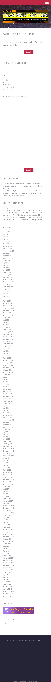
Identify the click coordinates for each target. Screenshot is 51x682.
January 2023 (7, 334)
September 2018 (8, 456)
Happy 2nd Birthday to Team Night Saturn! (27, 217)
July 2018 (6, 460)
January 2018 (7, 475)
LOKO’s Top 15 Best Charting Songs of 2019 (29, 210)
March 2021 (7, 387)
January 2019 (7, 446)
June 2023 (6, 322)
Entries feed (7, 85)
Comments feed (8, 87)
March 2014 (7, 584)
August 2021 (7, 375)
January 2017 (7, 503)
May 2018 (6, 465)
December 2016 (8, 506)
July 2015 (6, 546)
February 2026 (8, 246)
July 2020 (6, 406)
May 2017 (6, 494)
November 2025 (8, 253)
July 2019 (6, 432)
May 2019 (6, 437)
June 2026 (6, 237)
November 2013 (8, 594)
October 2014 (7, 568)
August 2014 (7, 572)
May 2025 (6, 268)
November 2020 (8, 396)
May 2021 (6, 382)
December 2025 (8, 251)
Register (5, 80)
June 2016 (6, 520)
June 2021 (6, 379)
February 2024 (8, 303)
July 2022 (6, 349)
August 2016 (7, 515)
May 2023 (6, 325)
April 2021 (6, 384)
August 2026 (7, 232)
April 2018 (6, 468)
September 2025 (8, 258)
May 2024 (6, 296)
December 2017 (8, 477)
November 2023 (8, 310)
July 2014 (6, 575)
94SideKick (6, 220)
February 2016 (8, 529)
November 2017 (8, 479)
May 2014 (6, 579)
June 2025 (6, 265)
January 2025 (7, 277)
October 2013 (7, 596)
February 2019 (8, 444)
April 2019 (6, 439)
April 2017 (6, 496)
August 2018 (7, 458)
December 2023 (8, 308)
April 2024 (6, 299)
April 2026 (6, 241)
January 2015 (7, 560)
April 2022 (6, 356)
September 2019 (8, 427)
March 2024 (7, 301)
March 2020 (7, 413)
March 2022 (7, 358)
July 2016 (6, 518)
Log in (5, 82)
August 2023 (7, 318)
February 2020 (8, 415)
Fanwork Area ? (8, 623)
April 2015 (6, 553)
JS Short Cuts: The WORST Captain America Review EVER (22, 193)
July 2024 (6, 291)
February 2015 (8, 558)
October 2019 (7, 425)
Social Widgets (18, 681)
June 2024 (6, 294)
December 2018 (8, 448)
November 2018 (8, 451)
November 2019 (8, 422)
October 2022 (7, 341)
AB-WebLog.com (32, 681)
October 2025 (7, 256)
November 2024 (8, 282)
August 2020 (7, 403)
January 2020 (7, 418)
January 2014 (7, 589)
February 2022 (8, 360)
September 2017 (8, 484)
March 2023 (7, 329)
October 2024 (7, 284)
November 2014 (8, 565)
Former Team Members (11, 620)
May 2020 (6, 410)
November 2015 (8, 537)
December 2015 (8, 534)
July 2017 (6, 489)
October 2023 (7, 313)
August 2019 (7, 429)
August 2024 (7, 289)
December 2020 (8, 394)
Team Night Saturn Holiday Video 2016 (26, 215)
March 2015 (7, 556)
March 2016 (7, 527)
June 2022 (6, 351)
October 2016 (7, 510)
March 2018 (7, 470)
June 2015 (6, 548)
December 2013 (8, 591)
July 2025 (6, 263)
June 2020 (6, 408)
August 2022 (7, 346)
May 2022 (6, 353)
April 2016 (6, 525)
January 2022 (7, 363)
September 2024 (8, 287)
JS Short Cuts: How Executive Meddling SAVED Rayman (21, 184)
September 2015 (8, 541)
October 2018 (7, 453)
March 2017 (7, 498)
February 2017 (8, 501)
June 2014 (6, 577)
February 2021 (8, 389)
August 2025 (7, 261)
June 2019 (6, 434)
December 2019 (8, 420)
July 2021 (6, 377)
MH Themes (39, 640)
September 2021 (8, 372)
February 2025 (8, 275)
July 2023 (6, 320)
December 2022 (8, 337)
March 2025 (7, 272)
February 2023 (8, 332)
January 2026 (7, 249)
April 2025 (6, 270)
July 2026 (6, 234)
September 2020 (8, 401)
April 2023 (6, 327)
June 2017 (6, 491)
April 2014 (6, 582)
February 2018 (8, 472)
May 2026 (6, 239)
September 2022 (8, 344)
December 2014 (8, 563)
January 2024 (7, 306)
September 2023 (8, 315)
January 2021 (7, 391)
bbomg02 (6, 217)
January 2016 (7, 532)
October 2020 (7, 399)
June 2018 (6, 463)
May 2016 (6, 522)
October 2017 (7, 482)
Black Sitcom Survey (20, 208)
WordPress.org (8, 89)
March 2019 (7, 441)
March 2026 (7, 244)
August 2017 (7, 487)
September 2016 (8, 513)
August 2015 (7, 544)
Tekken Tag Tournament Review (14, 196)
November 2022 (8, 339)
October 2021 (7, 370)
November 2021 (8, 368)
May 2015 (6, 551)
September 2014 (8, 570)
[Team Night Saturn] (26, 21)
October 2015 (7, 539)
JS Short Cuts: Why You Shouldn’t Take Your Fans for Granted (24, 191)
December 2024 (8, 279)
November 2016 (8, 508)
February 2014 (8, 586)
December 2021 (8, 365)
